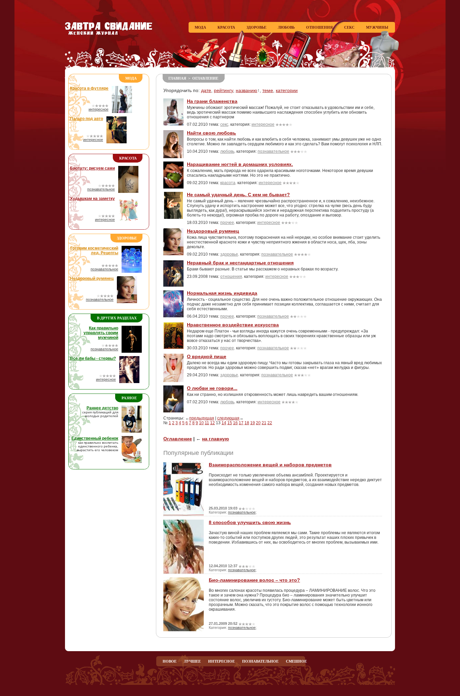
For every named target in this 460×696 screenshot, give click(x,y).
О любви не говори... (212, 388)
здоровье (229, 254)
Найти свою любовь (211, 133)
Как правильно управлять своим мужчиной (101, 333)
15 (229, 422)
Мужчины (377, 27)
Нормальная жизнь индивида (222, 293)
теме (267, 90)
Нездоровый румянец (91, 278)
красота (227, 182)
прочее (227, 222)
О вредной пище (206, 356)
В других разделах (117, 318)
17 (241, 422)
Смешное (296, 661)
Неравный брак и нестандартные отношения (240, 262)
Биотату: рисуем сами (92, 168)
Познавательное (260, 661)
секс (224, 124)
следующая (228, 418)
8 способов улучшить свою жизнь (250, 522)
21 (264, 422)
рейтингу (223, 90)
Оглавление (205, 78)
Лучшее (192, 661)
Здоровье (256, 27)
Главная (177, 78)
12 (212, 422)
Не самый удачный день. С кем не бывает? (238, 194)
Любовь (286, 27)
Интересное (221, 661)
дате (206, 90)
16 (235, 422)
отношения (231, 276)
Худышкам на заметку (92, 198)
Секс (349, 27)
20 (258, 422)
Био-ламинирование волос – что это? (254, 580)
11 (207, 422)
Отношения (319, 27)
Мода (200, 27)
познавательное (101, 189)
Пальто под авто (86, 118)
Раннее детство (102, 408)
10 (201, 422)
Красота (226, 27)
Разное (129, 398)
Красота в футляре (89, 88)
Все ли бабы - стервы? (93, 358)
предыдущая (201, 418)
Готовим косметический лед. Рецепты (94, 250)
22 (269, 422)
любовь (227, 151)
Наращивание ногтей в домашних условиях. (240, 164)
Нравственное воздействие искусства (233, 324)
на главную (215, 438)
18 (246, 422)
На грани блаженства (212, 101)
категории (287, 90)
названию (246, 90)
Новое (169, 661)
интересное (98, 109)
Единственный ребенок (94, 438)
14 (224, 422)
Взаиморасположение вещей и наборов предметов (270, 464)
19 (252, 422)
